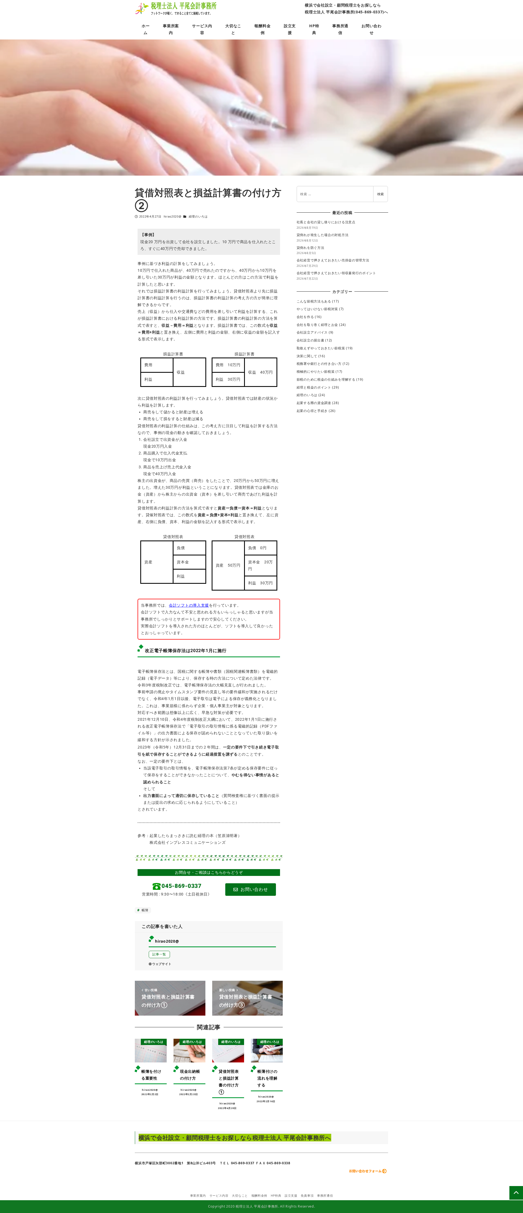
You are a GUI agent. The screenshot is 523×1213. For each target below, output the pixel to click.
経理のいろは (198, 216)
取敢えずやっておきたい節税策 (321, 348)
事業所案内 (198, 1195)
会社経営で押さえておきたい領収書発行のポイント (336, 273)
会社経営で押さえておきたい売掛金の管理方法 (333, 260)
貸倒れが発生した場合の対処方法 (323, 235)
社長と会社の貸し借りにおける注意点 (326, 222)
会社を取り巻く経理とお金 (317, 324)
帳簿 (144, 910)
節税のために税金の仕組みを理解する (326, 379)
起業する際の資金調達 (314, 403)
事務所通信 (325, 1195)
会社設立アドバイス (312, 332)
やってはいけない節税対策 (317, 309)
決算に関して (307, 356)
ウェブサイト (161, 964)
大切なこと (240, 1195)
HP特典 (276, 1195)
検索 (380, 194)
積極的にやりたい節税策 (316, 371)
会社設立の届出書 (310, 340)
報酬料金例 (259, 1195)
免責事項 (307, 1195)
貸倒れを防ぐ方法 (310, 247)
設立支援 (291, 1195)
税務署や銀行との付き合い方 (319, 363)
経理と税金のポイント (314, 387)
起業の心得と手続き (312, 410)
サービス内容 (219, 1195)
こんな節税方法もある (314, 301)
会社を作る (305, 316)
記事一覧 (159, 954)
